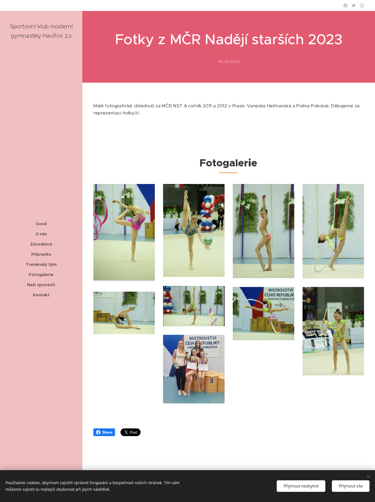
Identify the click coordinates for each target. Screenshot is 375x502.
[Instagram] (362, 5)
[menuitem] (41, 224)
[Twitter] (353, 5)
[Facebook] (345, 5)
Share (107, 432)
